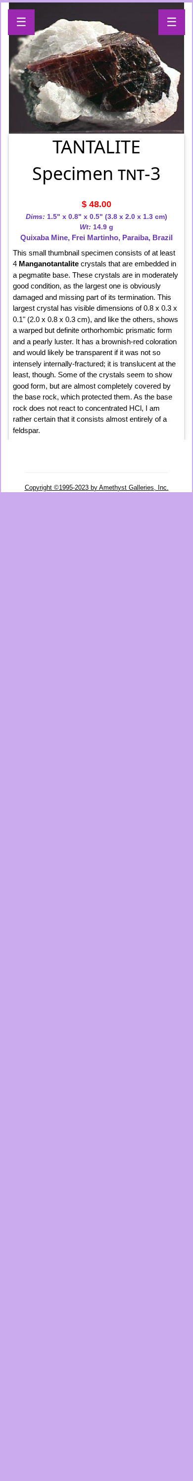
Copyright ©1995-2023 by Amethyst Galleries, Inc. (97, 487)
